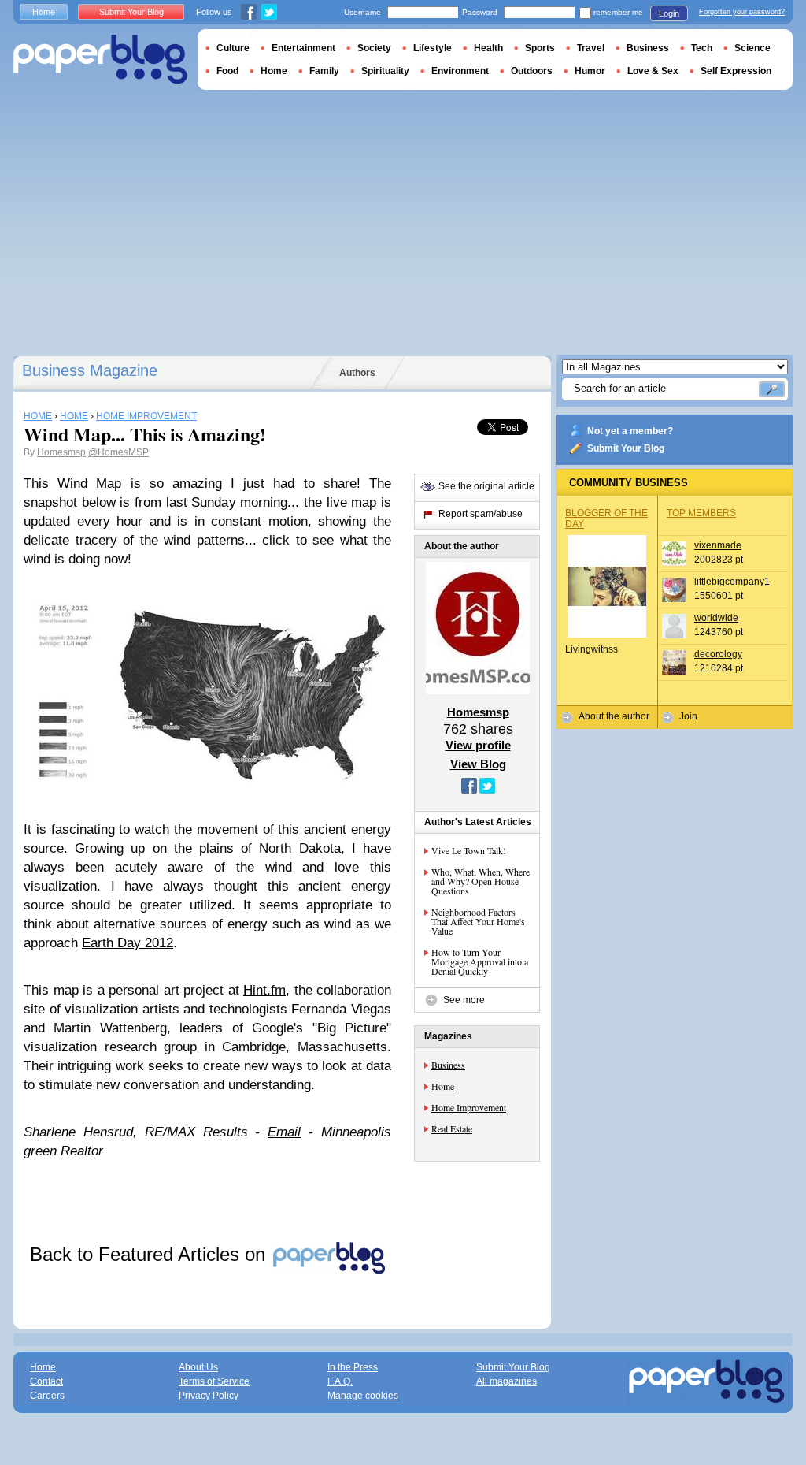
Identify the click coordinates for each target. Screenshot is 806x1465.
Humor (590, 70)
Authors (357, 372)
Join (688, 716)
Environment (460, 70)
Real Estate (451, 1128)
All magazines (506, 1381)
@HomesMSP (118, 452)
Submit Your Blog (625, 448)
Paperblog (100, 59)
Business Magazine (89, 370)
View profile (478, 745)
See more (464, 1000)
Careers (47, 1395)
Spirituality (385, 70)
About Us (198, 1367)
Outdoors (532, 70)
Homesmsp (61, 452)
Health (488, 48)
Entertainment (303, 48)
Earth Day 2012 (127, 942)
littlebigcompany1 (732, 581)
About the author (614, 716)
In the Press (352, 1367)
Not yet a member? (630, 431)
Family (324, 70)
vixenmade (717, 545)
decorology (718, 654)
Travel (590, 48)
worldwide (716, 617)
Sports (540, 48)
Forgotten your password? (742, 12)
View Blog (478, 764)
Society (374, 48)
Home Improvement (468, 1107)
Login (669, 13)
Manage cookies (362, 1395)
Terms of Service (214, 1381)
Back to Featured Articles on (150, 1254)
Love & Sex (652, 70)
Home (442, 1086)
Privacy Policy (208, 1395)
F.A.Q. (340, 1381)
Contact (46, 1381)
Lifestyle (432, 48)
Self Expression (736, 70)
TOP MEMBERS (701, 513)
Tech (701, 48)
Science (752, 48)
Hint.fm (264, 990)
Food (227, 70)
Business (448, 1064)
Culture (233, 48)
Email (284, 1132)
